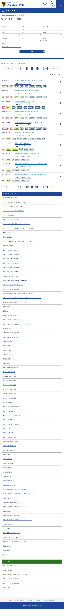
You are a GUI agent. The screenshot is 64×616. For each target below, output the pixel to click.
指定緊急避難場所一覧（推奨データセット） (14, 489)
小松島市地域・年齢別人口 (22, 143)
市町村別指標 (6, 363)
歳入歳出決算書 (7, 511)
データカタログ (12, 10)
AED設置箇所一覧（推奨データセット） (13, 198)
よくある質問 (39, 600)
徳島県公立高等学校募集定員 (10, 441)
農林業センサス (7, 546)
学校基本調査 (6, 345)
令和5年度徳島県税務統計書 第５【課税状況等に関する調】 (31, 164)
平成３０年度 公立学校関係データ (12, 424)
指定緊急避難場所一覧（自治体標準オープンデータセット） (18, 493)
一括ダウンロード (57, 74)
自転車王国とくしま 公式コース (11, 533)
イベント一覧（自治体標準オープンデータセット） (16, 224)
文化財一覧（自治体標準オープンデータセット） (16, 507)
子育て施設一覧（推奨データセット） (13, 332)
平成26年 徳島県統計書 (9, 385)
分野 (23, 26)
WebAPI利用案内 (50, 600)
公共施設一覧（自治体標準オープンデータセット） (16, 280)
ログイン (45, 6)
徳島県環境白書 (7, 467)
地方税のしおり (7, 328)
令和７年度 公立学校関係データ (11, 272)
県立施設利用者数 (7, 524)
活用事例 (29, 600)
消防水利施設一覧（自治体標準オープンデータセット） (17, 520)
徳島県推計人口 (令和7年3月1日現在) (24, 132)
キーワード (5, 26)
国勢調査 (5, 311)
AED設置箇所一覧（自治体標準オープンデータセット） (17, 202)
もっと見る (6, 554)
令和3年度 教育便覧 (8, 245)
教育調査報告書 (7, 498)
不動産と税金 (6, 232)
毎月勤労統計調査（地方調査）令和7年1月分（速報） (29, 122)
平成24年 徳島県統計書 (9, 376)
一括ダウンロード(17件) (24, 166)
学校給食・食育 (7, 350)
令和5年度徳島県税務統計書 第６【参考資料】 (27, 153)
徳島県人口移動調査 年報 (9, 437)
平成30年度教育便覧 (8, 402)
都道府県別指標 (7, 550)
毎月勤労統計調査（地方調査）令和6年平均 (26, 111)
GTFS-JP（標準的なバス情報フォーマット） (15, 206)
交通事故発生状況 (7, 237)
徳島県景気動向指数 (8, 463)
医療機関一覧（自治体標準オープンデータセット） (16, 302)
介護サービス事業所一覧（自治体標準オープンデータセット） (19, 241)
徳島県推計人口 (7, 454)
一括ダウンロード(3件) (24, 156)
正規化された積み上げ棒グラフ (11, 578)
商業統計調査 (6, 306)
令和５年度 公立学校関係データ (11, 263)
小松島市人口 (6, 354)
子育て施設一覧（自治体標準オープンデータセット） (17, 337)
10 (46, 68)
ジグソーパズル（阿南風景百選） (11, 583)
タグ (23, 32)
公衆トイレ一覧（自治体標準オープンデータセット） (17, 289)
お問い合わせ (20, 600)
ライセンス (5, 38)
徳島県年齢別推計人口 (9, 450)
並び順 (44, 38)
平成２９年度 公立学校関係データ (12, 415)
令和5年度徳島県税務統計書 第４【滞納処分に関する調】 (30, 174)
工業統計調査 (6, 359)
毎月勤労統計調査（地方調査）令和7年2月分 (26, 90)
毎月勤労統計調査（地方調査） (11, 515)
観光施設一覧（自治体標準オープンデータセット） (16, 541)
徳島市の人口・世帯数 (9, 433)
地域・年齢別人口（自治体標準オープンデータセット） (17, 324)
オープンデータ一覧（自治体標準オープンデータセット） (18, 228)
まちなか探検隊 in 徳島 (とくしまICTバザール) (15, 574)
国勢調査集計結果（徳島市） (10, 315)
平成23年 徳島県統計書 (9, 372)
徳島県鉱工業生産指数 (9, 485)
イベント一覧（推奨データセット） (12, 219)
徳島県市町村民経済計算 (9, 446)
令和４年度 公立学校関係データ (11, 258)
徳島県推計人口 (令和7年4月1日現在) (24, 101)
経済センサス (6, 528)
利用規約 (11, 600)
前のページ (9, 68)
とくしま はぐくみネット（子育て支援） (13, 211)
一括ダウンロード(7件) (24, 83)
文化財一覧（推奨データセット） (11, 502)
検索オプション (6, 44)
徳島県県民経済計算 (8, 476)
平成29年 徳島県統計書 (9, 398)
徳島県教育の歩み (7, 459)
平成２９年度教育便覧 (9, 419)
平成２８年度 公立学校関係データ (12, 406)
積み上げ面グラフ (7, 570)
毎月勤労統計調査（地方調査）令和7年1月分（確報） (29, 80)
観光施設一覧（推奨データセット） (12, 537)
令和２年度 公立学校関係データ (11, 250)
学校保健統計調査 (7, 341)
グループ (24, 38)
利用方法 (52, 6)
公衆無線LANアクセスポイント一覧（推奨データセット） (18, 293)
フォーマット (46, 32)
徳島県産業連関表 (7, 472)
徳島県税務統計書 (7, 480)
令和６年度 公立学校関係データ (11, 267)
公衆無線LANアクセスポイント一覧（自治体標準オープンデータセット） (22, 298)
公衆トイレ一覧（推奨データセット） (13, 285)
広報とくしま (6, 428)
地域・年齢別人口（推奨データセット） (13, 319)
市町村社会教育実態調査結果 (10, 367)
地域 (3, 32)
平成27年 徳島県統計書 (9, 389)
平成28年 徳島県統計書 (9, 393)
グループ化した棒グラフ (9, 565)
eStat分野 (45, 26)
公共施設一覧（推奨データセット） (12, 276)
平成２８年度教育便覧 (9, 411)
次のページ (54, 68)
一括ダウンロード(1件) (24, 104)
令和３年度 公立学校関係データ (11, 254)
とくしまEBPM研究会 (8, 215)
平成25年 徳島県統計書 (9, 380)
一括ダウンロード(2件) (24, 177)
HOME (3, 15)
